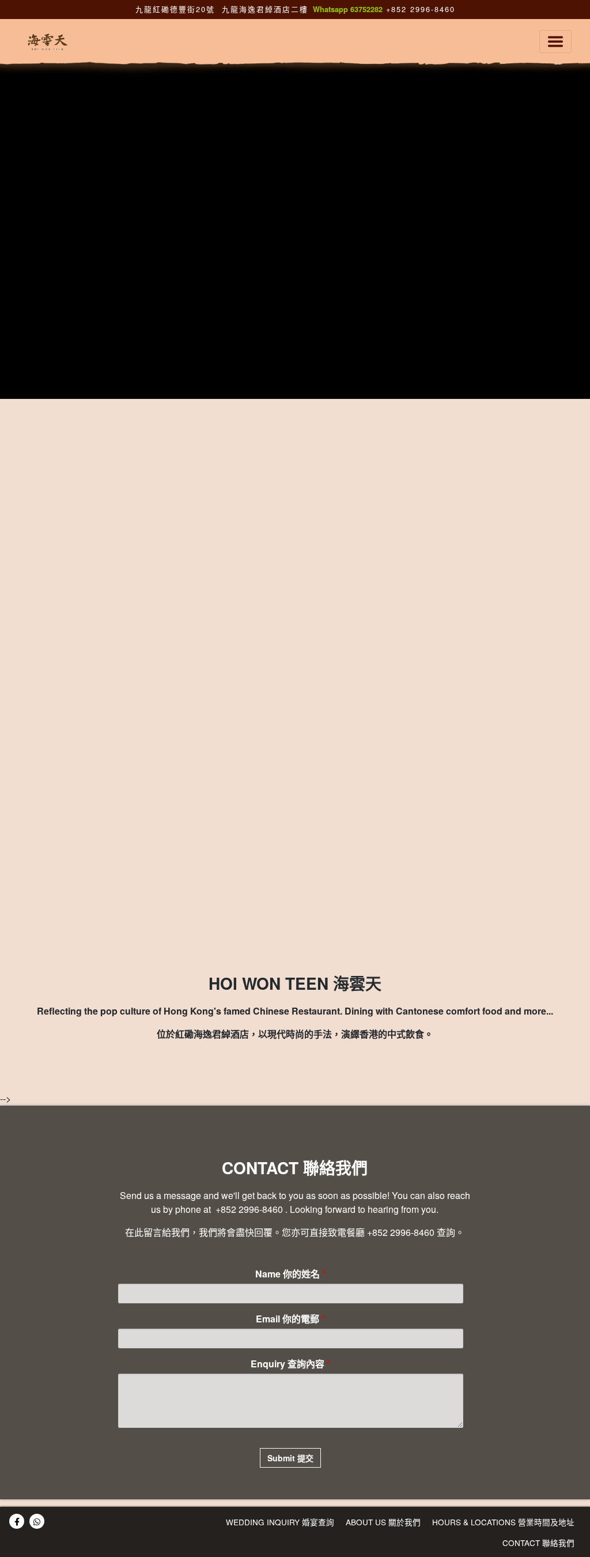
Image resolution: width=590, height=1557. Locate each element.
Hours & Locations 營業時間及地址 (503, 1522)
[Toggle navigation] (555, 41)
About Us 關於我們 (383, 1522)
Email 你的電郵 (290, 1318)
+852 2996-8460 (419, 8)
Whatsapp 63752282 (348, 9)
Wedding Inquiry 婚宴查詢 (280, 1522)
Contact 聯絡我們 (538, 1542)
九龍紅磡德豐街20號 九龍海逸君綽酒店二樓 (221, 8)
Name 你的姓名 (290, 1273)
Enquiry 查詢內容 (290, 1363)
